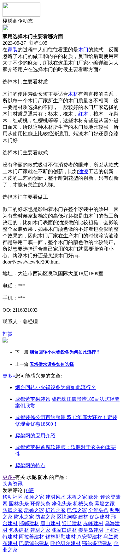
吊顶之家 (34, 497)
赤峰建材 (93, 523)
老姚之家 (34, 510)
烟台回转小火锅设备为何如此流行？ (55, 387)
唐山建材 (50, 523)
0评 (30, 490)
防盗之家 (13, 510)
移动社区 (13, 497)
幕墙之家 (105, 503)
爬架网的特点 (30, 465)
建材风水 (55, 497)
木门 (83, 49)
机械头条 (83, 503)
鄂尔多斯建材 (97, 543)
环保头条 (40, 503)
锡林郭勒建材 (60, 536)
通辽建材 (72, 523)
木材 (73, 94)
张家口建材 (64, 530)
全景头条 (98, 510)
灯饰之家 (55, 510)
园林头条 (19, 503)
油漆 (83, 171)
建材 (83, 516)
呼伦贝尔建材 (65, 543)
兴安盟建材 (89, 536)
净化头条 (62, 503)
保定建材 (100, 516)
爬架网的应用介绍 (35, 435)
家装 (13, 49)
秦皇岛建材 (90, 530)
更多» (9, 375)
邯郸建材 (29, 523)
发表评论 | (18, 490)
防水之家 (24, 516)
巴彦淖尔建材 (34, 543)
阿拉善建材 (31, 536)
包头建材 (19, 530)
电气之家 (77, 510)
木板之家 (77, 497)
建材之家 (40, 530)
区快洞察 (67, 516)
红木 (83, 113)
